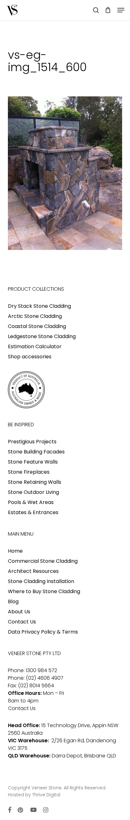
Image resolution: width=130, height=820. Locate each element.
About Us (19, 611)
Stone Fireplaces (29, 472)
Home (15, 551)
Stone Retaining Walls (34, 482)
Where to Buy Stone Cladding (44, 591)
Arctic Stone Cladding (35, 316)
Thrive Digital (46, 795)
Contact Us (22, 621)
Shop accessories (29, 356)
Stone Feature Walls (33, 461)
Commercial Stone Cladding (43, 561)
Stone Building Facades (36, 451)
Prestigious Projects (32, 441)
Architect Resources (33, 571)
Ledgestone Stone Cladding (42, 336)
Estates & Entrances (33, 512)
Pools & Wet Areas (31, 502)
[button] (120, 10)
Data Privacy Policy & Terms (43, 631)
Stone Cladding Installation (41, 581)
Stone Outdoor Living (33, 492)
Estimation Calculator (35, 346)
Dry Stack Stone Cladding (39, 306)
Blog (13, 601)
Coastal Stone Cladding (37, 326)
